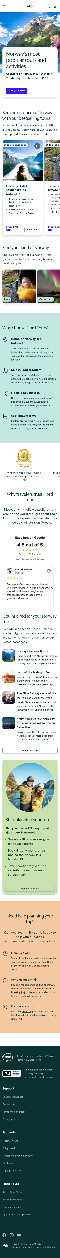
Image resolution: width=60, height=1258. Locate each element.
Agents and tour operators (17, 1214)
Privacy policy (10, 1119)
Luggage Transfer (12, 1170)
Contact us (8, 1104)
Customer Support (12, 1097)
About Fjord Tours (12, 1192)
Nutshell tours (10, 1141)
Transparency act (11, 1207)
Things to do (9, 1148)
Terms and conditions (14, 1112)
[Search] (48, 6)
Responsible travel (12, 1199)
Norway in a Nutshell (37, 125)
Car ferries (8, 1163)
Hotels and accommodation (17, 1155)
